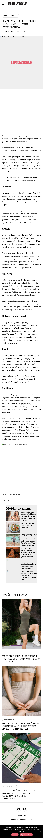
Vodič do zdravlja (10, 15)
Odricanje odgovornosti (21, 820)
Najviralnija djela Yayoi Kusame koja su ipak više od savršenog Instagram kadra (29, 575)
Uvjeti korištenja (26, 835)
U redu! (15, 835)
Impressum (21, 815)
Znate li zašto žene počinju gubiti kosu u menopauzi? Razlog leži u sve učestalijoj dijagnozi (28, 516)
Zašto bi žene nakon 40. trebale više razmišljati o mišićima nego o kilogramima (21, 659)
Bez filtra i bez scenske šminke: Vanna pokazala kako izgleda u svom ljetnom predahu (28, 552)
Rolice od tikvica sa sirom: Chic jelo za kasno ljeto (28, 525)
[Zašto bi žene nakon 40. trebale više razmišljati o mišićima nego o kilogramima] (21, 624)
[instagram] (24, 809)
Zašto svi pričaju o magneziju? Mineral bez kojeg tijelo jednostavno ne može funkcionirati (19, 794)
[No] (40, 831)
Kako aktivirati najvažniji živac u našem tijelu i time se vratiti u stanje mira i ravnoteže (20, 726)
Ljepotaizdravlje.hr (11, 31)
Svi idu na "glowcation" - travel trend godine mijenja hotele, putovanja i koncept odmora (28, 564)
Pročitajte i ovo (14, 594)
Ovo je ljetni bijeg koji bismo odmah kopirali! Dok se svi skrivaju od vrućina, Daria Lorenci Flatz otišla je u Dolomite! (29, 540)
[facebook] (18, 809)
